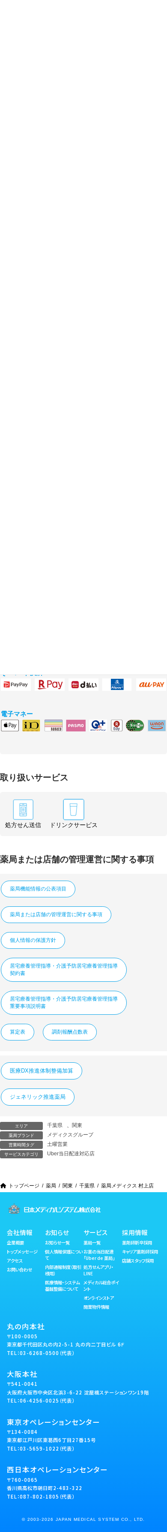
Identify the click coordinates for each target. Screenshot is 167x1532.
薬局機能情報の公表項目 (38, 889)
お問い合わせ (19, 1269)
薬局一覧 (92, 1242)
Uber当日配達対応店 (71, 1154)
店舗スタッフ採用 (138, 1260)
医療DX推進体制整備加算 (41, 1070)
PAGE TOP (154, 1477)
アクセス (15, 1260)
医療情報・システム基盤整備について (62, 1285)
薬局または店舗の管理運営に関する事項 (56, 914)
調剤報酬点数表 (70, 1032)
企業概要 (15, 1242)
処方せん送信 (23, 824)
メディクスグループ (70, 1135)
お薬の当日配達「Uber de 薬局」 (99, 1254)
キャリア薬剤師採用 (140, 1251)
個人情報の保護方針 (33, 940)
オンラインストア (99, 1298)
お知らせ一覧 (57, 1242)
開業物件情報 (96, 1307)
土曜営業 (57, 1144)
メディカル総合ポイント (101, 1285)
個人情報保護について (64, 1254)
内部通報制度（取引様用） (63, 1270)
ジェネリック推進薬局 (38, 1097)
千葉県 (55, 1125)
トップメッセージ (22, 1251)
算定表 (17, 1032)
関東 (77, 1125)
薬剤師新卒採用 (137, 1242)
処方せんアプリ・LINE (98, 1270)
